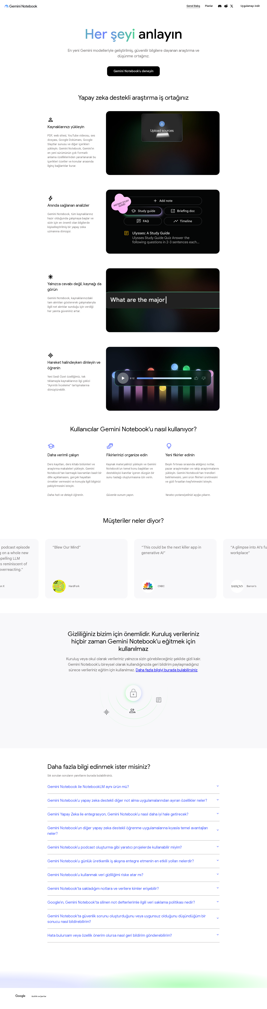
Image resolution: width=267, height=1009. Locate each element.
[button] (133, 787)
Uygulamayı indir (250, 6)
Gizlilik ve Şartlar (39, 996)
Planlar (209, 6)
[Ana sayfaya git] (21, 6)
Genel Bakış (193, 6)
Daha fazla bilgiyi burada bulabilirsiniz (166, 670)
